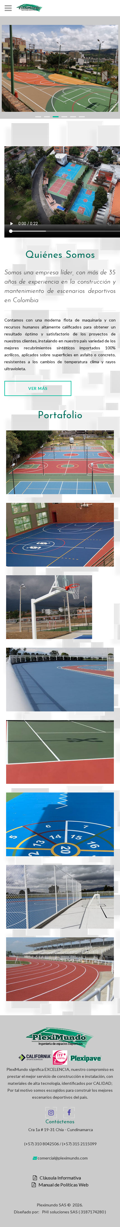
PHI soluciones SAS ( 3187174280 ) (74, 1211)
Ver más (37, 388)
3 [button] (56, 116)
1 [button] (38, 116)
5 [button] (73, 116)
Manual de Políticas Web (62, 1184)
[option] (60, 68)
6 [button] (82, 116)
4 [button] (64, 116)
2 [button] (47, 116)
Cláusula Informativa (59, 1177)
